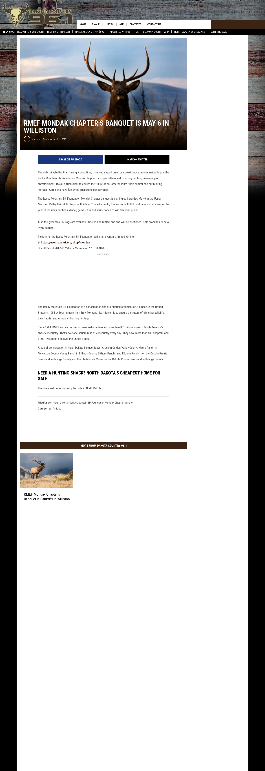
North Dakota (60, 402)
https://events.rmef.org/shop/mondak (65, 242)
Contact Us (154, 24)
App (121, 24)
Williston (129, 402)
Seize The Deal (219, 31)
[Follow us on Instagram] (197, 24)
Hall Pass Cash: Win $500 (89, 31)
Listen (109, 24)
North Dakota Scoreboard (189, 31)
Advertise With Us (120, 31)
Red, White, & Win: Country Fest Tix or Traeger (43, 31)
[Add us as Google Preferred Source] (179, 24)
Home (83, 24)
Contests (135, 24)
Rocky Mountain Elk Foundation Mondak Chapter (96, 402)
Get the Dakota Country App (152, 31)
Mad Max (36, 139)
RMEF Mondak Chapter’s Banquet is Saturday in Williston (47, 496)
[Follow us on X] (206, 24)
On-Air (96, 24)
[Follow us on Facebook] (188, 24)
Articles (57, 408)
